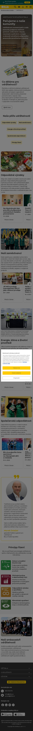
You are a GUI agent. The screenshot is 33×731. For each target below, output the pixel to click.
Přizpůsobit (16, 378)
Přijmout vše (16, 368)
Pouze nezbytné (16, 373)
